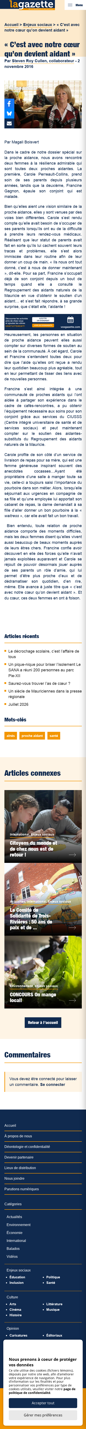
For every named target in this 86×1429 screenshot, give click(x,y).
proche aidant (32, 736)
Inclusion (16, 1282)
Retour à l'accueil (43, 1022)
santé (54, 736)
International (19, 834)
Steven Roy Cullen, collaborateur (43, 61)
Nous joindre (14, 1178)
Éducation (17, 1277)
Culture (12, 1297)
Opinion (13, 1328)
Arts (12, 1304)
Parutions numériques (21, 1189)
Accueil (11, 25)
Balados (13, 1249)
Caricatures (18, 1335)
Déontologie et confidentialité (27, 1147)
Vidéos (12, 1256)
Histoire (15, 1315)
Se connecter (52, 1084)
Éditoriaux (54, 1335)
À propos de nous (18, 1136)
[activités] (43, 329)
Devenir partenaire (19, 1157)
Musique (53, 1309)
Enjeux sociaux (37, 25)
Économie (14, 1233)
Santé (50, 1282)
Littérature (54, 1304)
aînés (11, 736)
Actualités (17, 901)
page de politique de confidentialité (42, 1391)
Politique (53, 1277)
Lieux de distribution (20, 1168)
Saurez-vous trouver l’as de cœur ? (39, 683)
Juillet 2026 (18, 704)
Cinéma (15, 1309)
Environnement (21, 986)
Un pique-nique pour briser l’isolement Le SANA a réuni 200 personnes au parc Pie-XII (44, 670)
